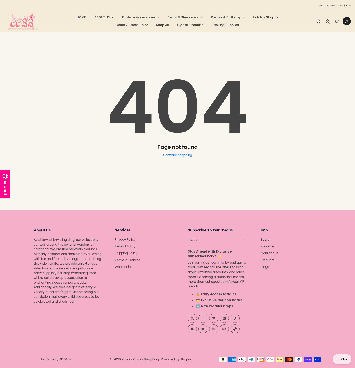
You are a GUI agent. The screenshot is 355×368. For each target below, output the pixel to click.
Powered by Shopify (176, 359)
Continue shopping (177, 155)
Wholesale (123, 267)
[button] (68, 230)
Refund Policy (125, 246)
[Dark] (347, 21)
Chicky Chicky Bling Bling (140, 359)
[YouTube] (202, 328)
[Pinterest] (213, 318)
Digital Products (190, 25)
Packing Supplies (225, 25)
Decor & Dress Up (130, 25)
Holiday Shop (263, 17)
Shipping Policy (126, 253)
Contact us (269, 253)
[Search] (318, 21)
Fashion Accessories (139, 17)
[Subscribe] (243, 240)
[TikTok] (235, 318)
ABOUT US (102, 17)
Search (266, 239)
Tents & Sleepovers (183, 17)
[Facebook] (202, 318)
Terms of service (128, 260)
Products (267, 260)
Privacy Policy (125, 239)
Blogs (265, 267)
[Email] (224, 328)
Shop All (162, 25)
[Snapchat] (192, 328)
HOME (81, 17)
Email (194, 240)
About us (267, 246)
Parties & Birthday (226, 17)
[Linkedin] (213, 328)
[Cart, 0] (336, 21)
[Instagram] (224, 318)
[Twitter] (192, 318)
